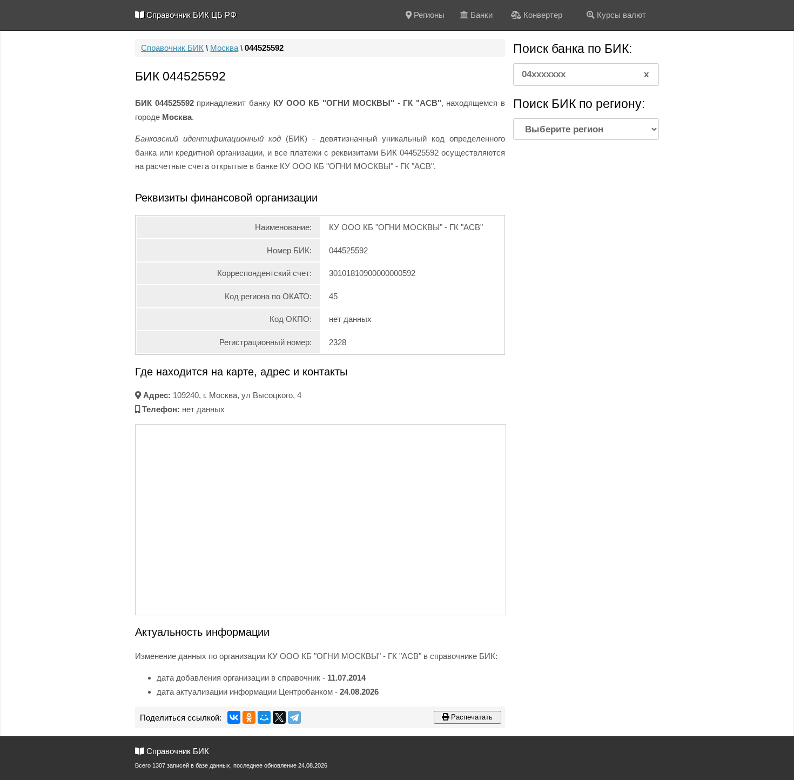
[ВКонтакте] (233, 717)
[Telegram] (294, 717)
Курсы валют (620, 14)
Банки (480, 14)
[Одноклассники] (249, 717)
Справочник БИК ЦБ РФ (190, 14)
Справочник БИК (172, 47)
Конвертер (541, 14)
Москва (224, 47)
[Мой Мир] (264, 717)
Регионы (428, 14)
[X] (279, 717)
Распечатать (471, 717)
